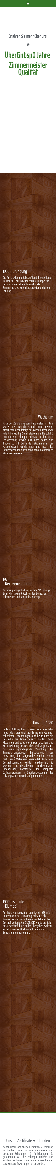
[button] (28, 3)
